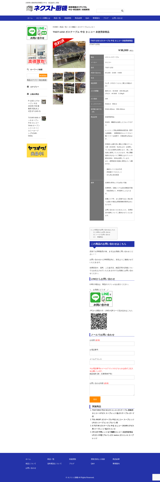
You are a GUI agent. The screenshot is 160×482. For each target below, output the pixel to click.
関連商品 (99, 237)
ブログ (106, 18)
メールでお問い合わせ (103, 234)
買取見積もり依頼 (98, 459)
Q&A (87, 18)
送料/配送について (54, 464)
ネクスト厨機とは (43, 18)
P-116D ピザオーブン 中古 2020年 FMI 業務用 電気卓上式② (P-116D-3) (34, 106)
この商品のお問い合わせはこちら (103, 230)
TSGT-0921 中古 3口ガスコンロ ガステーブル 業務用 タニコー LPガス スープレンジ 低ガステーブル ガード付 (113, 413)
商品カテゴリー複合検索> (37, 80)
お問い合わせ (117, 18)
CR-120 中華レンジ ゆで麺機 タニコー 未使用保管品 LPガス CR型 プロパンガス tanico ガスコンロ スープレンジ (113, 435)
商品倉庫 (78, 18)
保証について (31, 464)
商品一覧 (57, 18)
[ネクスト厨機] (58, 10)
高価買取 (67, 18)
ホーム (30, 18)
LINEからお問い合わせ (103, 232)
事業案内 (96, 18)
